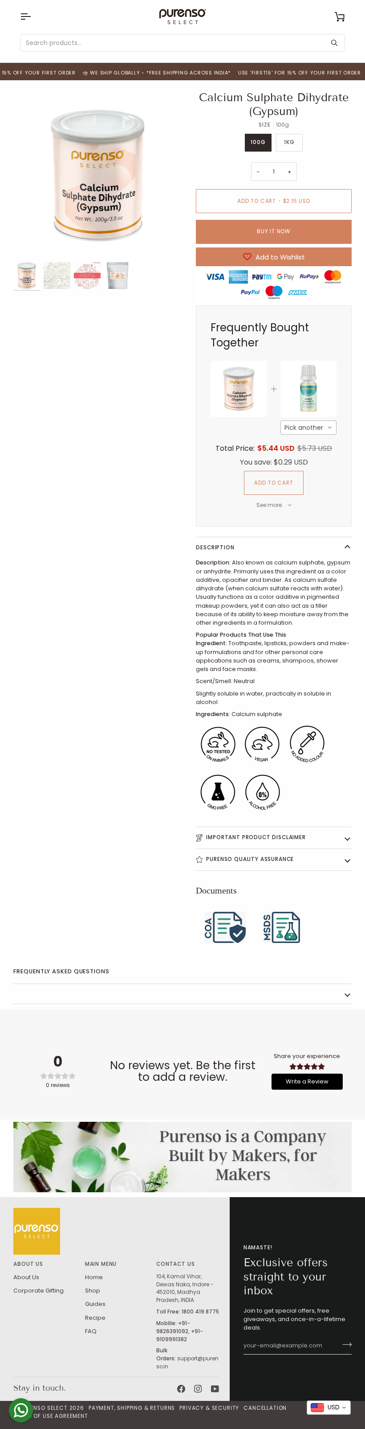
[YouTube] (215, 1389)
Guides (95, 1304)
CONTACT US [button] (175, 1264)
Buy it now (274, 231)
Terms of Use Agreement (50, 1416)
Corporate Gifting (38, 1290)
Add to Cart (273, 482)
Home (94, 1277)
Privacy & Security (209, 1408)
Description (215, 547)
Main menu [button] (101, 1264)
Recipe (95, 1318)
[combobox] (308, 427)
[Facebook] (181, 1389)
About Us (26, 1277)
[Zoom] (97, 175)
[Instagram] (198, 1389)
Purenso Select (44, 1408)
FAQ (91, 1331)
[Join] (344, 1345)
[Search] (334, 43)
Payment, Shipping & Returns (132, 1408)
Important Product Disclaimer (255, 837)
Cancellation (265, 1408)
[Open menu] (33, 16)
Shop (92, 1290)
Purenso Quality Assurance (250, 859)
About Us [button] (28, 1264)
